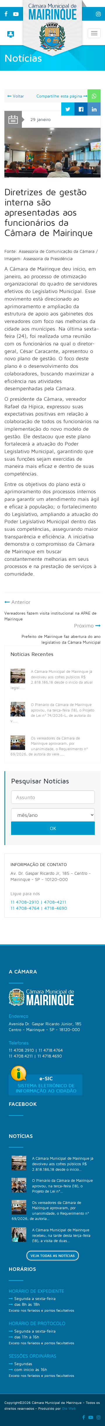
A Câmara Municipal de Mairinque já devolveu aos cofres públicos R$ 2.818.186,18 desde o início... (62, 1163)
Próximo (61, 633)
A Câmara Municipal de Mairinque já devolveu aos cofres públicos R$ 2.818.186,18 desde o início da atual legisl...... (51, 679)
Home (75, 83)
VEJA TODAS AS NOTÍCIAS (53, 1255)
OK (53, 828)
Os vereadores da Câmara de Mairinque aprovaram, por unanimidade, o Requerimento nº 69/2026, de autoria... (50, 1210)
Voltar (17, 95)
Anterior (50, 610)
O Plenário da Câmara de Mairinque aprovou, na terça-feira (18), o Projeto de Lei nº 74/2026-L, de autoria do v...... (52, 712)
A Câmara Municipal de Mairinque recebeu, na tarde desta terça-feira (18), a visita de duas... (61, 1235)
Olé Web (69, 1408)
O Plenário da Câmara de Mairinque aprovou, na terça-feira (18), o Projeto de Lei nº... (62, 1185)
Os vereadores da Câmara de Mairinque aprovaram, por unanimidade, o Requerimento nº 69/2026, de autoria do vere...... (49, 746)
